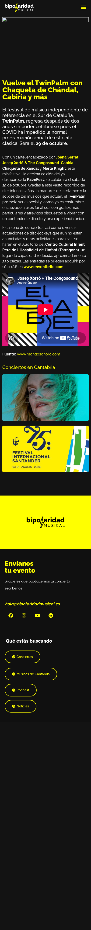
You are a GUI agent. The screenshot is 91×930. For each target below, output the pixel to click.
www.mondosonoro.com (38, 354)
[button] (83, 7)
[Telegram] (51, 616)
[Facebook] (11, 616)
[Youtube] (37, 616)
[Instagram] (24, 616)
